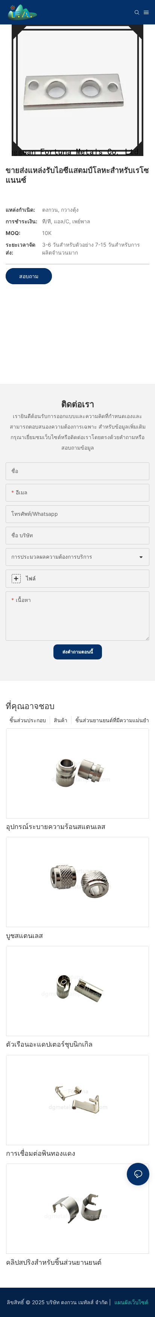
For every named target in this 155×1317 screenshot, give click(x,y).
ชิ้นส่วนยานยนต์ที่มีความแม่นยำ (112, 720)
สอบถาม (28, 276)
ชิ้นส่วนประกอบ (27, 720)
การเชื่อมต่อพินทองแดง (40, 1153)
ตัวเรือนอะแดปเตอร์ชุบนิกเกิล (49, 1044)
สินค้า (60, 720)
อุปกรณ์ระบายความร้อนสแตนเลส (55, 827)
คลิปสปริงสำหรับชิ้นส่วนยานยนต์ (54, 1262)
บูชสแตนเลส (24, 936)
